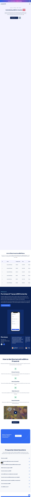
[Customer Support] (29, 495)
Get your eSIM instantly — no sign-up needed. (15, 1)
